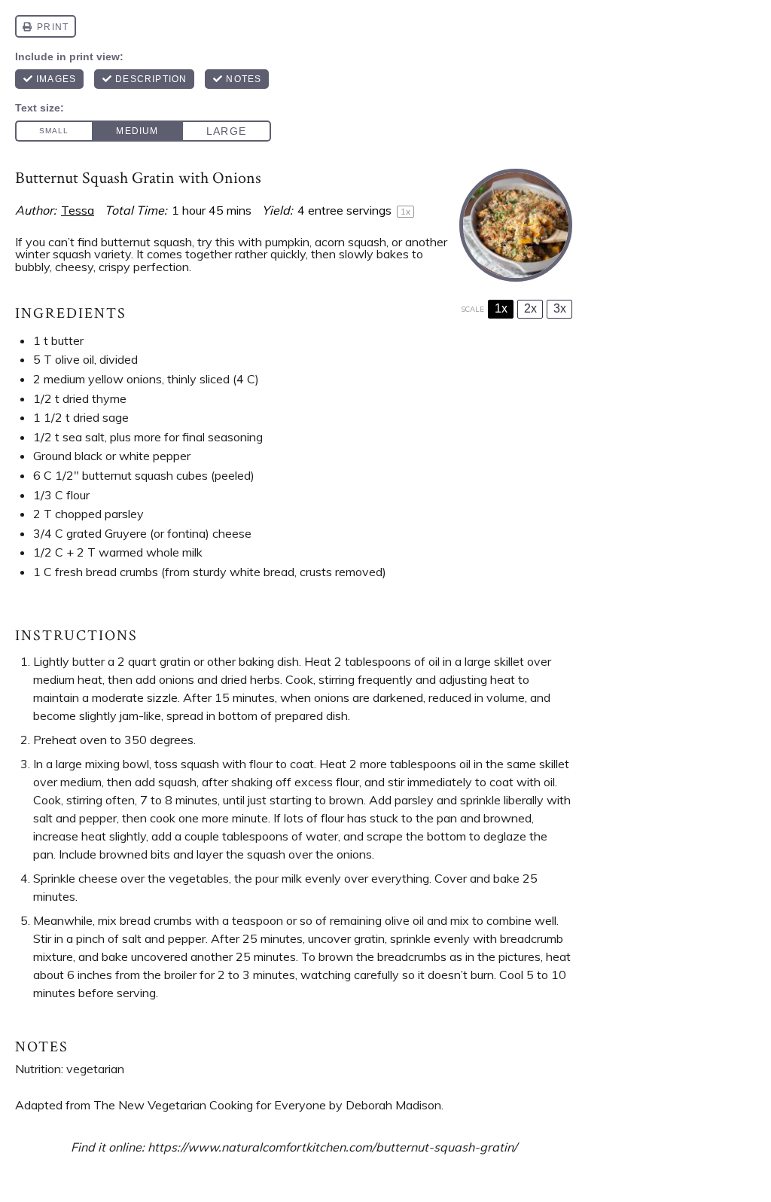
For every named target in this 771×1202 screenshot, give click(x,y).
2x (530, 308)
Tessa (77, 210)
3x (559, 308)
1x (501, 308)
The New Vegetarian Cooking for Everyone (209, 1104)
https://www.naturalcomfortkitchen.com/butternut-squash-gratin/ (332, 1147)
